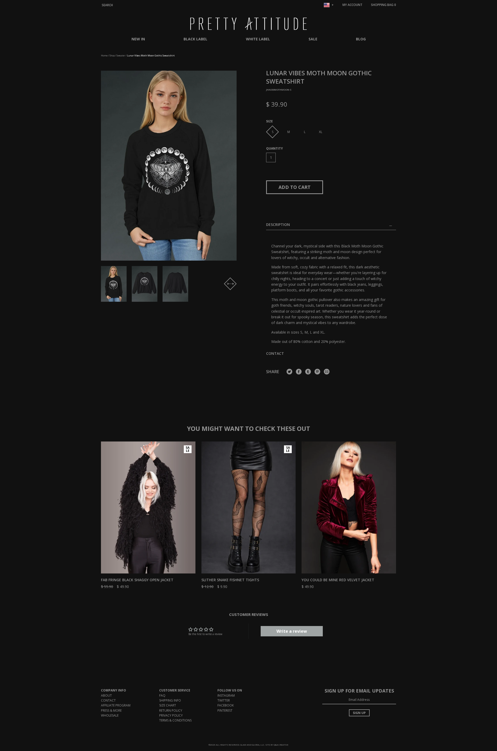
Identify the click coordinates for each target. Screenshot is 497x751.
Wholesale (110, 715)
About (106, 695)
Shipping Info (170, 700)
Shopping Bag (383, 5)
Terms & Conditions (175, 720)
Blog (361, 38)
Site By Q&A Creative (276, 744)
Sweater (120, 55)
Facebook (225, 705)
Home (104, 55)
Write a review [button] (291, 631)
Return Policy (170, 710)
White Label (258, 38)
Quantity (274, 148)
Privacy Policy (171, 715)
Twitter (223, 700)
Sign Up (359, 713)
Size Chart (167, 705)
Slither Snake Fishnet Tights (230, 579)
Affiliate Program (115, 705)
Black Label (195, 38)
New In (138, 38)
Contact (275, 353)
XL (320, 132)
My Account (352, 5)
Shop (112, 55)
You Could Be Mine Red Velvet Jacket (338, 579)
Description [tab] (278, 225)
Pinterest (224, 710)
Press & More (111, 710)
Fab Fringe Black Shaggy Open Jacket (137, 579)
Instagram (226, 695)
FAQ (162, 695)
